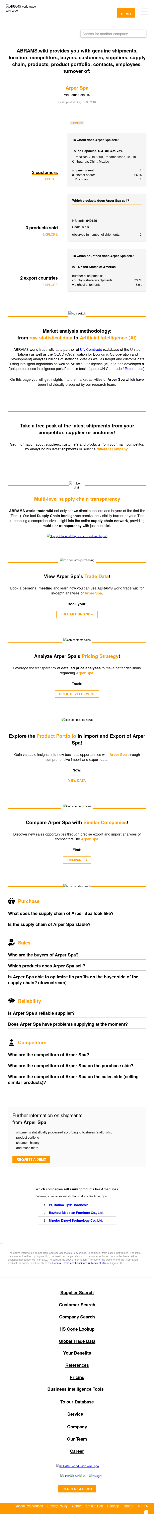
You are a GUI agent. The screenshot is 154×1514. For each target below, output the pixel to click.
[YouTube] (79, 1476)
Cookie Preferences (29, 1505)
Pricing (77, 1377)
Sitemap (113, 1505)
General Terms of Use (87, 1505)
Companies (77, 860)
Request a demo (31, 1159)
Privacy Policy (57, 1505)
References (134, 368)
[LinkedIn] (60, 1476)
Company (77, 1426)
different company (113, 449)
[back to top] (1, 1243)
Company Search (77, 1316)
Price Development (77, 694)
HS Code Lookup (77, 1329)
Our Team (77, 1439)
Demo (126, 14)
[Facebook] (70, 1476)
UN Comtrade (91, 349)
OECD (59, 354)
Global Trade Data (77, 1341)
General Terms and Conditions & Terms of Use (79, 1263)
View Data (77, 780)
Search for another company (105, 33)
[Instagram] (91, 1476)
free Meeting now (77, 614)
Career (77, 1451)
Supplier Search (77, 1292)
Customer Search (77, 1304)
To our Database (77, 1401)
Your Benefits (77, 1353)
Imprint (128, 1505)
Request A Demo (77, 1488)
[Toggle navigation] (144, 11)
